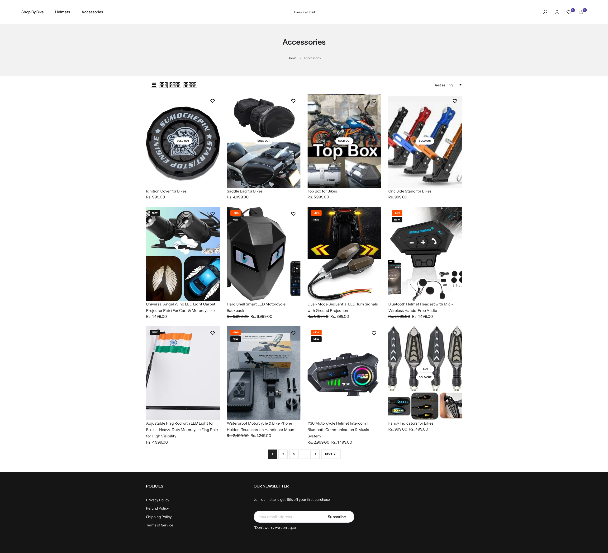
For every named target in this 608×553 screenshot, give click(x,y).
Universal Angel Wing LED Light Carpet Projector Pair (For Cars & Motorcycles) (180, 307)
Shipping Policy (159, 517)
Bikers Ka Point (304, 12)
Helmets (62, 11)
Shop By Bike (32, 11)
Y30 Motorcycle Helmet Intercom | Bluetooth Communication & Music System (338, 429)
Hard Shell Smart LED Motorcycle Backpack (256, 307)
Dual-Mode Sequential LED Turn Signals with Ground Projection (343, 307)
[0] (568, 11)
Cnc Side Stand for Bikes (410, 191)
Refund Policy (157, 508)
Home (292, 58)
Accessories (92, 11)
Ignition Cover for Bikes (166, 191)
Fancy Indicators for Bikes (410, 423)
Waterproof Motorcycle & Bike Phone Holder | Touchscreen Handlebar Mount (261, 426)
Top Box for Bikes (322, 191)
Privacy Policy (157, 500)
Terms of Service (159, 525)
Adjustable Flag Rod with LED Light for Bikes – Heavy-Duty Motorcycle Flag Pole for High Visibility (182, 429)
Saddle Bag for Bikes (245, 191)
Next (328, 454)
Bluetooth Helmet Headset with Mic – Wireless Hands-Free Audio (420, 307)
